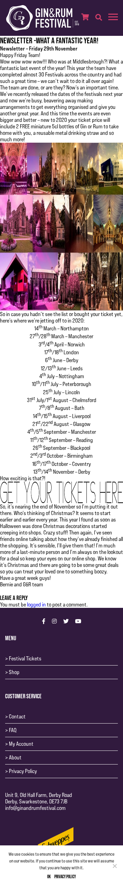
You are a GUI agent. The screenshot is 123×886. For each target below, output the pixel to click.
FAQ (12, 730)
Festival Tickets (25, 658)
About (15, 757)
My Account (21, 744)
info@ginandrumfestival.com (35, 808)
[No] (114, 865)
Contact (17, 716)
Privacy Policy (23, 771)
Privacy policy (65, 876)
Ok (49, 876)
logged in (36, 604)
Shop (14, 672)
